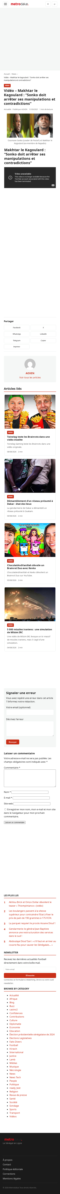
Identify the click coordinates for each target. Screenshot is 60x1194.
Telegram (16, 340)
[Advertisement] (30, 39)
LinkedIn (43, 334)
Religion (13, 1091)
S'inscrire (30, 975)
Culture (13, 1020)
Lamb (12, 1059)
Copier (43, 341)
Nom (7, 792)
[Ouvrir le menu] (5, 4)
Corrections (9, 1173)
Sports (12, 1109)
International (16, 1052)
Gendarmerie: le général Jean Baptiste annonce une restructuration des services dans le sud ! (31, 932)
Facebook (16, 327)
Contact (7, 1164)
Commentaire (12, 767)
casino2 (13, 1009)
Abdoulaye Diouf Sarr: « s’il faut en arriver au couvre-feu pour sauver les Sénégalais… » (32, 943)
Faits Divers (15, 1041)
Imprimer (16, 347)
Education (14, 1031)
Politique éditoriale (13, 1169)
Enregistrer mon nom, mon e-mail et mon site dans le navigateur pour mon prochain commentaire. (30, 813)
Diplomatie (15, 1023)
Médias (13, 1063)
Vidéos (13, 1116)
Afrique (13, 998)
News (7, 85)
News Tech (15, 1077)
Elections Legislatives (20, 1038)
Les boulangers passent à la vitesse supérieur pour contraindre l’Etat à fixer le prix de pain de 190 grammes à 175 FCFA (31, 914)
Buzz (12, 1006)
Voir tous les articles (30, 377)
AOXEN (24, 109)
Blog (11, 1002)
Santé (12, 1098)
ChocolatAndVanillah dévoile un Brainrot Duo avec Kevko (25, 567)
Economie (14, 1027)
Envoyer (13, 742)
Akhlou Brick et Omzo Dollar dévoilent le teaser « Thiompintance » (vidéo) (30, 904)
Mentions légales (12, 1178)
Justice (12, 1055)
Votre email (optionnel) (18, 707)
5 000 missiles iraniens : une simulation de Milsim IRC (29, 631)
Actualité (14, 995)
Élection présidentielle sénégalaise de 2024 (32, 1034)
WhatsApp (17, 334)
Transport (14, 1112)
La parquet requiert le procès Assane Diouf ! (32, 923)
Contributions (16, 1016)
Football (13, 1045)
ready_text (15, 1087)
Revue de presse (18, 1095)
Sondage (14, 1105)
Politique (14, 1084)
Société (13, 1102)
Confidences (16, 1013)
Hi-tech (13, 1048)
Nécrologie (15, 1070)
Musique (14, 1066)
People (13, 1080)
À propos (7, 1159)
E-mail (8, 797)
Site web (8, 803)
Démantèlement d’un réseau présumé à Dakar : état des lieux (30, 502)
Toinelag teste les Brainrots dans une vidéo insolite (28, 438)
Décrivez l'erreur (15, 719)
